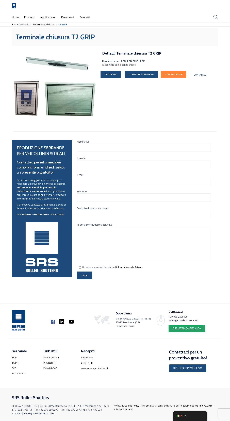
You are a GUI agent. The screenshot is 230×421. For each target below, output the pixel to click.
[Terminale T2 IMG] (26, 114)
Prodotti (29, 17)
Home (15, 17)
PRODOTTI (49, 362)
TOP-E (15, 362)
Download (67, 17)
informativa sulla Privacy (129, 267)
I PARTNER (87, 357)
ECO (14, 368)
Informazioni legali (123, 409)
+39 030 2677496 (75, 409)
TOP (14, 357)
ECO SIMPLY (19, 373)
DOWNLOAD (50, 368)
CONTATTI (87, 362)
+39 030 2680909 (178, 316)
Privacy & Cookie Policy (126, 405)
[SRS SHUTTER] (14, 6)
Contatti (85, 17)
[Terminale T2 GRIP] (57, 70)
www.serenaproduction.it (94, 368)
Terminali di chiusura (44, 24)
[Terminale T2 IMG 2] (69, 117)
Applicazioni (47, 17)
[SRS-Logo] (18, 329)
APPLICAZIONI (51, 357)
